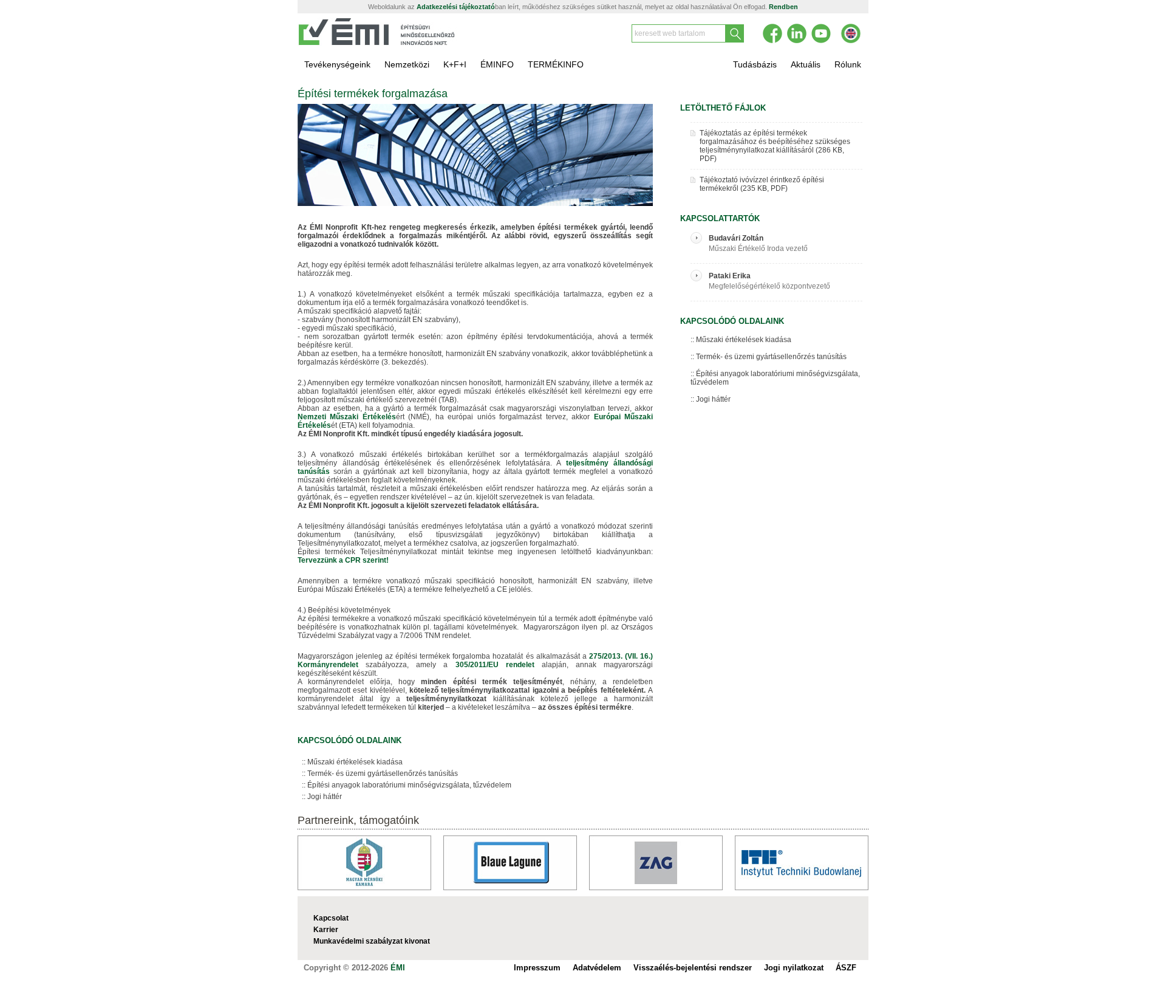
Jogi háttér (324, 796)
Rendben (783, 6)
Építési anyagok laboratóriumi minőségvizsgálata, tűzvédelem (409, 785)
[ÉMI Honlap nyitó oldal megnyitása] (377, 43)
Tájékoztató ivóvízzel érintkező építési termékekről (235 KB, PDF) (762, 184)
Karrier (325, 929)
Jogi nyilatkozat (793, 967)
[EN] (850, 33)
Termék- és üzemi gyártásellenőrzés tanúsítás (382, 773)
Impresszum (537, 967)
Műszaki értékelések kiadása (355, 762)
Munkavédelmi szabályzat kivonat (371, 941)
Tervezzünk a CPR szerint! (343, 560)
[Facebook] (772, 33)
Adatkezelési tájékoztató (456, 6)
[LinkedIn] (797, 33)
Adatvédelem (597, 967)
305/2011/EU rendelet (498, 664)
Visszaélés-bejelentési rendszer (692, 967)
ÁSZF (846, 967)
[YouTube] (821, 33)
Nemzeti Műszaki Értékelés (347, 417)
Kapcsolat (331, 918)
